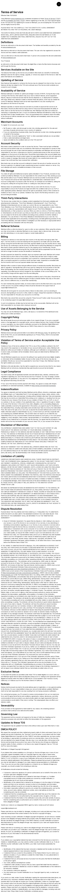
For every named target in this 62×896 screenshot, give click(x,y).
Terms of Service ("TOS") (52, 18)
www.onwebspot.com (17, 18)
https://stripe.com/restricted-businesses (43, 385)
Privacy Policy (43, 333)
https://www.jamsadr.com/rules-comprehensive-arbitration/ (21, 573)
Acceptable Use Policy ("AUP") (15, 20)
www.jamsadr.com (7, 575)
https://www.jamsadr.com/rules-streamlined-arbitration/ (18, 569)
